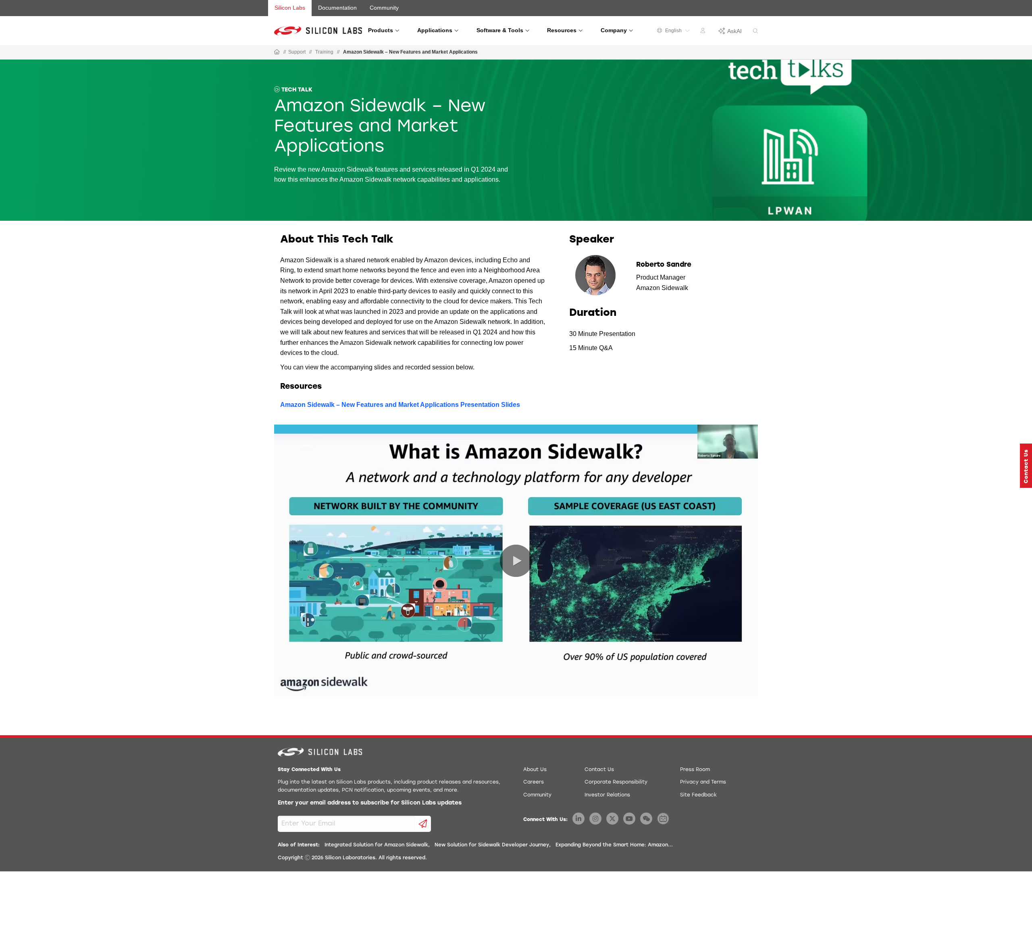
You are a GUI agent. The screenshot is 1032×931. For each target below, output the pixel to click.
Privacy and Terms (703, 782)
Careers (533, 782)
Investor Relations (607, 795)
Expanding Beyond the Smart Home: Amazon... (614, 845)
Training (324, 52)
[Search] (755, 31)
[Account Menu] (704, 31)
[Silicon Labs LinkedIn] (578, 819)
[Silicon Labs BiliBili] (663, 819)
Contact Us (599, 769)
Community (384, 7)
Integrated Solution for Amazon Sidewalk (376, 845)
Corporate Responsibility (616, 782)
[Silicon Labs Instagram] (595, 819)
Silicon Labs (290, 7)
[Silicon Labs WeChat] (646, 819)
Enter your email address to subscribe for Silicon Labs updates (370, 803)
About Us (535, 769)
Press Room (695, 769)
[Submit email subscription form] (423, 824)
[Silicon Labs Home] (277, 52)
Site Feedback (698, 795)
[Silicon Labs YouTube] (629, 819)
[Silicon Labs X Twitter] (612, 819)
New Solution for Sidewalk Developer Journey (492, 845)
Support (297, 52)
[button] (1026, 466)
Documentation (337, 7)
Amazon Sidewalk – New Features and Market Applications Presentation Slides (400, 404)
